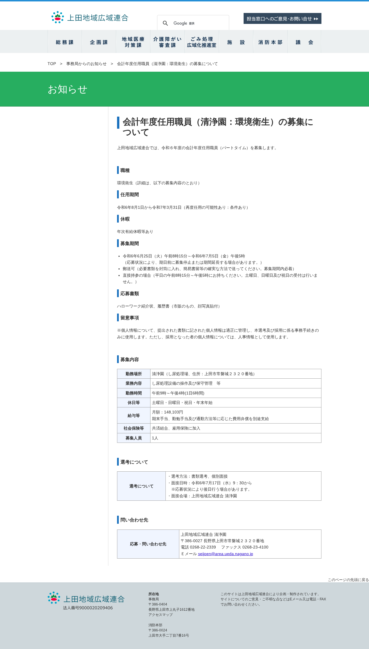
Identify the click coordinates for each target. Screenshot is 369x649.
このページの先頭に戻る (348, 580)
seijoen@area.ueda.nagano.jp (225, 553)
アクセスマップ (160, 615)
